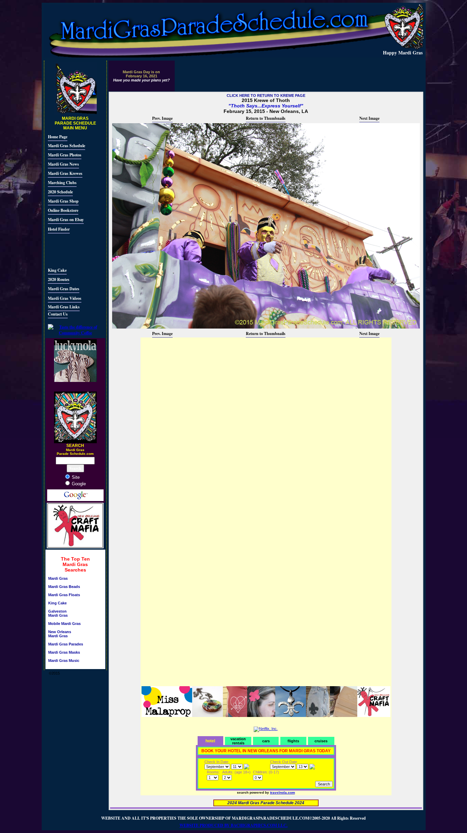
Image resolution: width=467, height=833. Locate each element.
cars (266, 741)
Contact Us (58, 314)
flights (293, 741)
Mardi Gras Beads (64, 587)
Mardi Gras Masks (64, 652)
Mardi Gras (58, 578)
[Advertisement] (68, 249)
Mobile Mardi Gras (64, 623)
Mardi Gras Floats (64, 595)
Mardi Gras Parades (65, 644)
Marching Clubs (62, 182)
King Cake (57, 270)
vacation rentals (238, 741)
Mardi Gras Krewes (65, 173)
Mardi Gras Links (64, 307)
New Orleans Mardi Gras (59, 634)
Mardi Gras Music (63, 660)
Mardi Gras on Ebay (66, 219)
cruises (321, 741)
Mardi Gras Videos (64, 298)
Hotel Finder (59, 229)
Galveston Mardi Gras (58, 613)
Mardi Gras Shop (63, 201)
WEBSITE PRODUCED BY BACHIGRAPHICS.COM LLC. (233, 825)
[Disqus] (266, 424)
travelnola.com (282, 792)
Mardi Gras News (63, 164)
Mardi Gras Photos (64, 155)
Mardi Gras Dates (63, 289)
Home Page (57, 137)
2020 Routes (58, 279)
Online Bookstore (63, 210)
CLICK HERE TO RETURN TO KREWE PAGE (266, 95)
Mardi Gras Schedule (66, 146)
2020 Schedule (60, 192)
